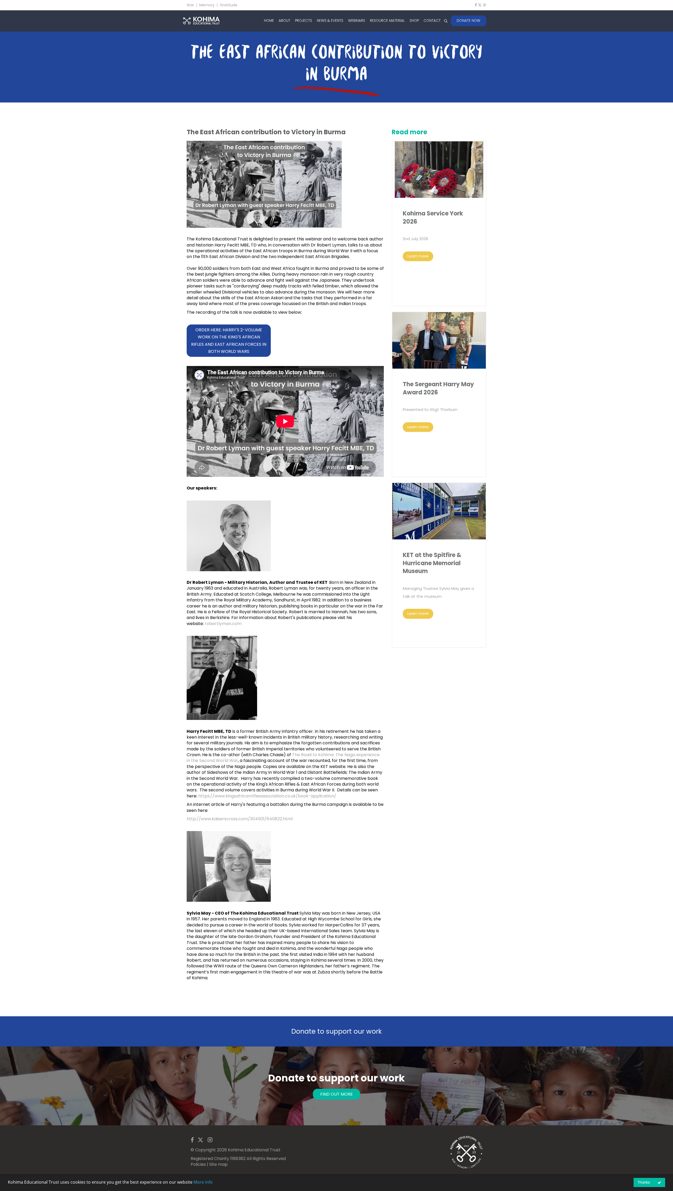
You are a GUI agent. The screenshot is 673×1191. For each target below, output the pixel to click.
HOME (269, 20)
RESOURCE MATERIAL (387, 20)
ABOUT (284, 20)
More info (203, 1182)
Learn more (418, 256)
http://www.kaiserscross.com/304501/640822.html (240, 819)
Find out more (336, 1094)
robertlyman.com (223, 624)
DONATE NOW (468, 20)
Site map (218, 1164)
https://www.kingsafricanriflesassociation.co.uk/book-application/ (267, 796)
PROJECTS (303, 20)
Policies (198, 1164)
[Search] (445, 21)
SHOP (414, 20)
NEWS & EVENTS (330, 20)
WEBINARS (356, 20)
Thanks (644, 1182)
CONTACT (432, 20)
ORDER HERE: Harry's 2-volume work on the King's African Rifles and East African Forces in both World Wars (228, 340)
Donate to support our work (336, 1031)
